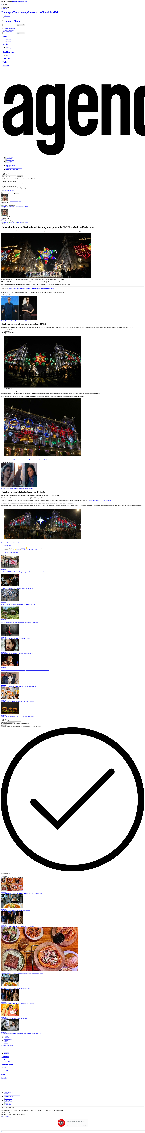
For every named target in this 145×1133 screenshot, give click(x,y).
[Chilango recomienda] (12, 890)
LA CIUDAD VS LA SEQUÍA (20, 1)
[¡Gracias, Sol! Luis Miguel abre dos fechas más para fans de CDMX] (10, 585)
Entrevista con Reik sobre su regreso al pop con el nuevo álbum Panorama (18, 686)
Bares (7, 55)
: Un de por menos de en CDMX (22, 893)
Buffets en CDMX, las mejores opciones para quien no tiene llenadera (17, 701)
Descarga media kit (10, 165)
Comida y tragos (8, 52)
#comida (28, 549)
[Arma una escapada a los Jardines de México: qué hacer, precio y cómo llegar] (10, 618)
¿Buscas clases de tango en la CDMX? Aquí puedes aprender (15, 638)
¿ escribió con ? (16, 320)
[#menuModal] (3, 17)
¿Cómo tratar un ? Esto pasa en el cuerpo (14, 1018)
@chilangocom (7, 545)
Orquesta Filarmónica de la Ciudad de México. (100, 500)
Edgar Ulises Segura (15, 201)
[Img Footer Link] (5, 1089)
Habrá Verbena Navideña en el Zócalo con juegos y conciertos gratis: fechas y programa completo (35, 459)
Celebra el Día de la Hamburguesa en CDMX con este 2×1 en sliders (17, 716)
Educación (8, 41)
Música (7, 47)
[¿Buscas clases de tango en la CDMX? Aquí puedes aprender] (10, 635)
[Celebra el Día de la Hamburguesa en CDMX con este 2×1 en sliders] (10, 714)
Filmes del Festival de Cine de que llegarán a (17, 488)
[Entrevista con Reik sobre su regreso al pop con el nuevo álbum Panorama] (10, 683)
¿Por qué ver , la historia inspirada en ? (17, 926)
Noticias (5, 36)
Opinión (5, 66)
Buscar (17, 193)
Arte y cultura (9, 48)
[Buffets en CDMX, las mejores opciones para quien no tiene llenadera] (10, 698)
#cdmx (23, 548)
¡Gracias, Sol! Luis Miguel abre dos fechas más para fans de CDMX (17, 588)
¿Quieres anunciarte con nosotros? (14, 168)
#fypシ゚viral (34, 549)
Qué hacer (6, 44)
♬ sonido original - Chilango (11, 552)
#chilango (23, 549)
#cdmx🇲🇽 (18, 549)
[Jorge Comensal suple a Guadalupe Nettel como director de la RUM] (10, 651)
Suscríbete (8, 166)
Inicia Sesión (7, 16)
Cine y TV (6, 58)
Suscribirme (20, 176)
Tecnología (8, 39)
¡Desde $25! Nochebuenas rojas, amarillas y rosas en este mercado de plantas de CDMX (31, 288)
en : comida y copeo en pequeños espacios (15, 910)
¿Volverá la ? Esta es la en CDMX (21, 1033)
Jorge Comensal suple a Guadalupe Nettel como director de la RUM (17, 653)
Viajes (4, 62)
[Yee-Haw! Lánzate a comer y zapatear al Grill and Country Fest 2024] (10, 600)
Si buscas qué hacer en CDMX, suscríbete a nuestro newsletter (15, 542)
